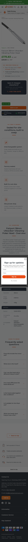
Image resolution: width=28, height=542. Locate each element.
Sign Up (14, 277)
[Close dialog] (25, 259)
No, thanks (14, 281)
